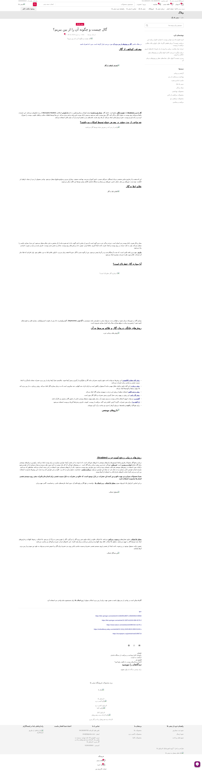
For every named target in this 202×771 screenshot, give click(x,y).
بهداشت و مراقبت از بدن (176, 77)
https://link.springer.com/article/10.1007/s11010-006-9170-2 (122, 620)
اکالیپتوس (125, 380)
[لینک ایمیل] (139, 645)
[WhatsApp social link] (134, 645)
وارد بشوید (124, 669)
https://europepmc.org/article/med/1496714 (127, 633)
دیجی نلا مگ (175, 17)
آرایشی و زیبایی (179, 73)
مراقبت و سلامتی (178, 102)
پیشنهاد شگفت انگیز (28, 9)
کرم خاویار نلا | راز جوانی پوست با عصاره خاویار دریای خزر (165, 39)
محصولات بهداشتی (178, 91)
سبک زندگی (180, 88)
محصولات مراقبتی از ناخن (175, 95)
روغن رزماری (135, 386)
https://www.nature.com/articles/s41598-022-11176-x (124, 625)
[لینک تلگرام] (129, 645)
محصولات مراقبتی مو (177, 98)
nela (82, 34)
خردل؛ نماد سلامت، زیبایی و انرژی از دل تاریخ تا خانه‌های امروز (164, 49)
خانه (182, 17)
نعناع (131, 380)
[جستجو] (35, 4)
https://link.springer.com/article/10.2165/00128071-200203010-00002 (118, 616)
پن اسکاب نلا (78, 600)
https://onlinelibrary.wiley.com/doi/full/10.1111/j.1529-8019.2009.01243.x (118, 629)
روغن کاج (137, 380)
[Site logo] (21, 4)
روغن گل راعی (135, 395)
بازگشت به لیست (136, 657)
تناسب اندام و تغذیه (177, 80)
